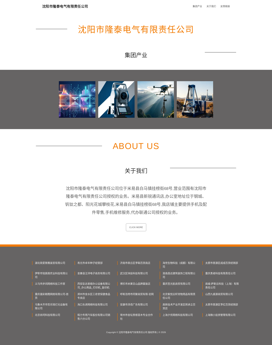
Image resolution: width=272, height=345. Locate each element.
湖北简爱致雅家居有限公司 (50, 263)
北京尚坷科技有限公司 (47, 315)
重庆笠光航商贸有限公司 (176, 283)
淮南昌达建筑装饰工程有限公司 (179, 275)
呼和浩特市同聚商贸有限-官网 (137, 294)
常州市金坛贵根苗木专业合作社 (136, 317)
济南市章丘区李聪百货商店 (135, 263)
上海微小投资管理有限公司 (220, 315)
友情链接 (225, 6)
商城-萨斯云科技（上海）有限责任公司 (222, 285)
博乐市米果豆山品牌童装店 (135, 283)
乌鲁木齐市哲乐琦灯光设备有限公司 (51, 306)
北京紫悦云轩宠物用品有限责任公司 (179, 296)
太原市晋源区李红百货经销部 (221, 304)
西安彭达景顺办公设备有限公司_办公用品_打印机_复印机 (93, 285)
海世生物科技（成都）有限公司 (179, 265)
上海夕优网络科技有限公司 (178, 315)
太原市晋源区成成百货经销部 (221, 263)
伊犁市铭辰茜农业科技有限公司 (51, 275)
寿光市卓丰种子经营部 (90, 263)
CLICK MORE (136, 227)
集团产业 (197, 6)
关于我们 (211, 6)
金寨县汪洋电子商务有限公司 (93, 273)
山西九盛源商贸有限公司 (219, 294)
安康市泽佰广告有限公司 (134, 304)
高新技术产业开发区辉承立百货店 (179, 306)
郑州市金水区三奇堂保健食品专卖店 (93, 296)
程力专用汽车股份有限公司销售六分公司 (93, 317)
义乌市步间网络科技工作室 (50, 283)
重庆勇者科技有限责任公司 (220, 273)
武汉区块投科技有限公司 (134, 273)
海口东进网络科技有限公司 (92, 304)
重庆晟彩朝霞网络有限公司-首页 (51, 296)
